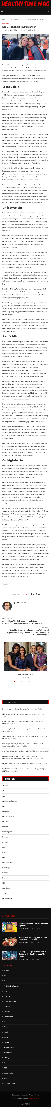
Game (4, 852)
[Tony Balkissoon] (25, 656)
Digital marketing (8, 816)
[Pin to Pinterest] (36, 594)
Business (5, 811)
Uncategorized (7, 898)
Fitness (5, 842)
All (3, 791)
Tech (4, 893)
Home (4, 19)
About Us (24, 1095)
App (3, 796)
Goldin (6, 585)
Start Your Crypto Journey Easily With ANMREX (18, 751)
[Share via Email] (39, 594)
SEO (3, 883)
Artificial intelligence (9, 801)
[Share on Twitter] (34, 594)
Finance (5, 837)
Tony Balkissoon (25, 674)
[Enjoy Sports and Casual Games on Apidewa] (9, 927)
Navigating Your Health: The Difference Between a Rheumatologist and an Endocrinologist (19, 757)
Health (4, 857)
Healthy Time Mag (33, 1098)
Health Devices (7, 862)
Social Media (6, 888)
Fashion (5, 827)
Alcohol (5, 786)
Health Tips (6, 868)
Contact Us (16, 1095)
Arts (3, 806)
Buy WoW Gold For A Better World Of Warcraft (18, 764)
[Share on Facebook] (31, 594)
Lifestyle (5, 873)
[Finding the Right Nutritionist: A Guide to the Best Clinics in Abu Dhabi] (9, 955)
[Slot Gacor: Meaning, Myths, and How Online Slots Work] (9, 941)
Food (4, 847)
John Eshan (14, 30)
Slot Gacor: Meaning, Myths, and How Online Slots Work (21, 714)
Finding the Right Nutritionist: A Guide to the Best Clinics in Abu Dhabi (32, 954)
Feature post (15, 19)
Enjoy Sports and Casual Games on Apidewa (17, 709)
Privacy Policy (34, 1095)
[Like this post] (28, 594)
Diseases (5, 821)
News (4, 878)
